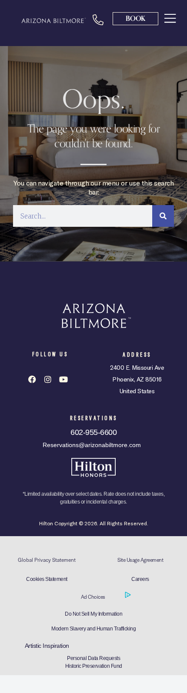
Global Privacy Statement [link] (47, 560)
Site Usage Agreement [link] (140, 560)
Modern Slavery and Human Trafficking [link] (93, 629)
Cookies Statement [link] (46, 579)
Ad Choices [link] (94, 597)
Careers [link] (140, 579)
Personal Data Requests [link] (93, 658)
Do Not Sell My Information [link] (93, 614)
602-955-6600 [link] (93, 432)
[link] (170, 18)
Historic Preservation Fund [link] (93, 666)
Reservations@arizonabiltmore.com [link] (92, 444)
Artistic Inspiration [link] (47, 645)
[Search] (163, 216)
